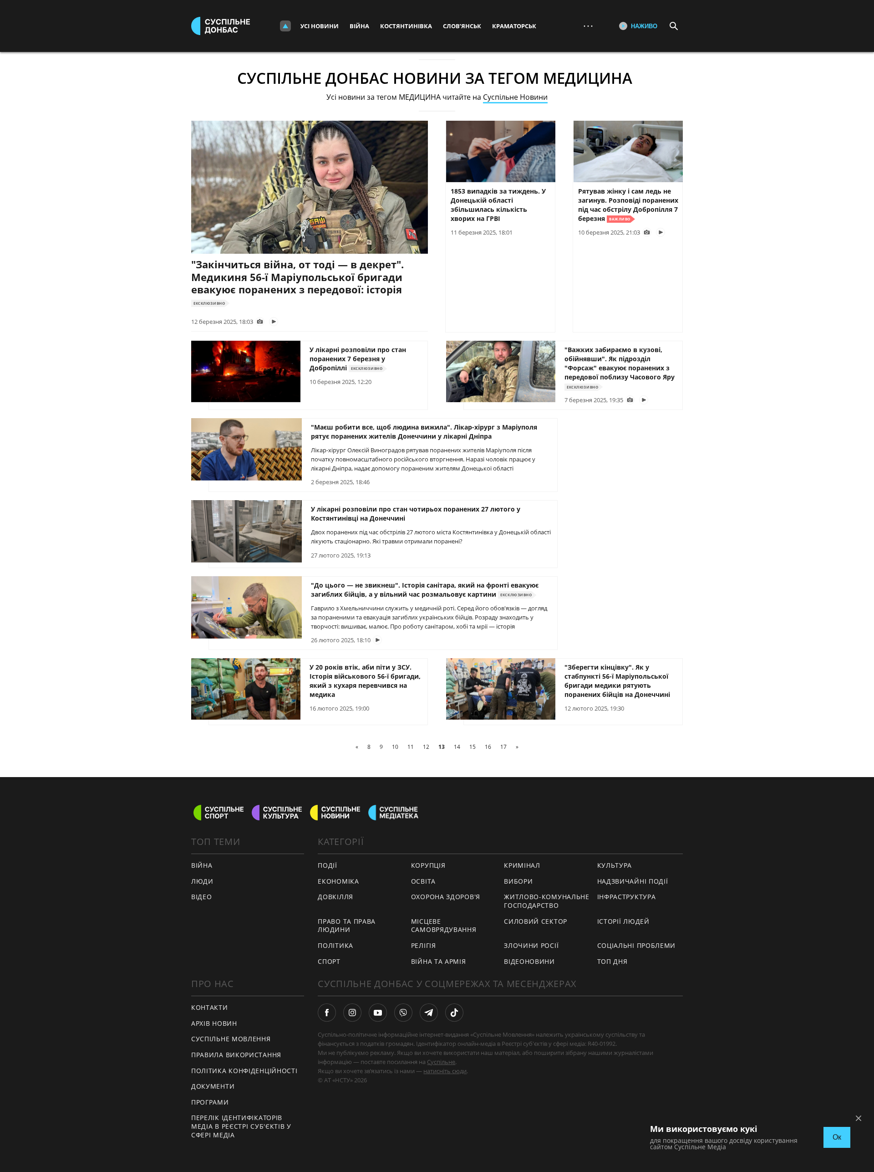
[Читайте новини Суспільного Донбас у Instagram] (352, 1012)
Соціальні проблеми (636, 945)
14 (457, 747)
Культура (614, 865)
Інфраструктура (626, 896)
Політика (335, 945)
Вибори (518, 881)
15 (472, 747)
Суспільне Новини (515, 97)
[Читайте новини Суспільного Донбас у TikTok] (454, 1012)
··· (588, 26)
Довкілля (335, 896)
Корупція (428, 865)
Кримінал (522, 865)
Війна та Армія (438, 961)
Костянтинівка (406, 26)
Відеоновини (529, 961)
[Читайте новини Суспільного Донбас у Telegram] (429, 1012)
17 (503, 747)
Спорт (329, 961)
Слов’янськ (462, 26)
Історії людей (623, 921)
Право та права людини (347, 925)
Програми (210, 1102)
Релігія (423, 945)
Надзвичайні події (632, 881)
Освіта (423, 881)
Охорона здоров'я (445, 896)
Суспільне (441, 1062)
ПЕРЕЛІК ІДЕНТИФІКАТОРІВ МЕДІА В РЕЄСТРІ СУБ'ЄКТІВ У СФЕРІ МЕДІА (241, 1126)
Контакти (209, 1007)
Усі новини (319, 26)
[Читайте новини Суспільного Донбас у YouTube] (378, 1012)
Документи (212, 1086)
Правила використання (236, 1054)
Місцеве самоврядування (444, 925)
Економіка (338, 881)
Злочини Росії (531, 945)
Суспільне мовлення (231, 1038)
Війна (359, 26)
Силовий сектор (535, 921)
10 (395, 747)
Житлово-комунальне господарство (546, 901)
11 (410, 747)
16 (488, 747)
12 (426, 747)
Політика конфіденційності (244, 1070)
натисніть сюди (445, 1071)
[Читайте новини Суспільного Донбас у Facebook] (327, 1012)
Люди (202, 881)
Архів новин (214, 1023)
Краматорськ (514, 26)
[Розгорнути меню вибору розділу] (285, 25)
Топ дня (612, 961)
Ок (837, 1137)
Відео (201, 896)
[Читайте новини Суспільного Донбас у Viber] (403, 1012)
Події (327, 865)
